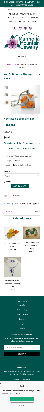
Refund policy (22, 310)
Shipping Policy (22, 324)
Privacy (22, 319)
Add (30, 204)
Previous (9, 211)
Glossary (21, 18)
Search (22, 328)
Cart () (21, 21)
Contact (10, 18)
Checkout (32, 21)
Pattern (7, 171)
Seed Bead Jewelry (27, 374)
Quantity (7, 182)
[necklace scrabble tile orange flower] (25, 99)
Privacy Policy (27, 14)
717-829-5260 (32, 18)
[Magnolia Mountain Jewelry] (22, 41)
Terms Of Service (22, 314)
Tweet (8, 204)
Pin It (23, 204)
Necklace (16, 196)
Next (36, 211)
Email (37, 204)
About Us (13, 14)
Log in (10, 21)
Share (16, 204)
